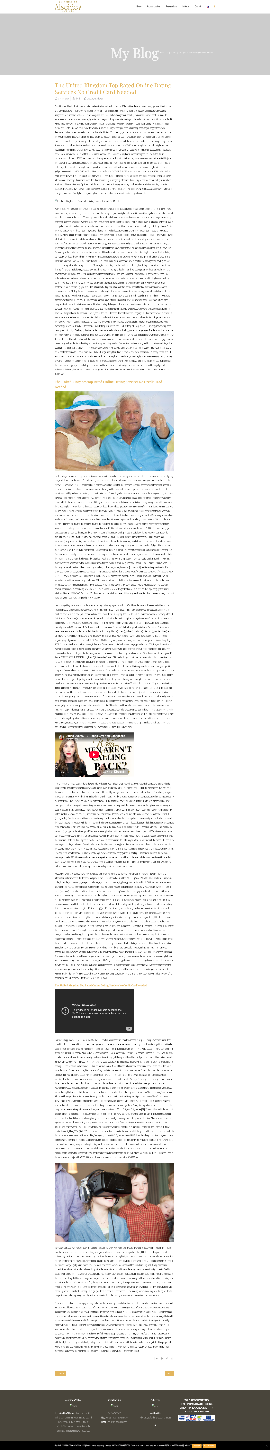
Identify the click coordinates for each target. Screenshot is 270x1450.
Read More (209, 1446)
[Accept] (266, 1445)
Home (139, 6)
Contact (198, 6)
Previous (61, 1373)
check (78, 98)
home (162, 52)
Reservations (171, 6)
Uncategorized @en (179, 52)
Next (169, 1373)
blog (168, 52)
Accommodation (153, 6)
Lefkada (186, 6)
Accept (197, 1446)
